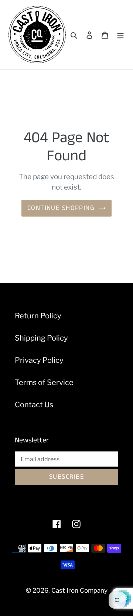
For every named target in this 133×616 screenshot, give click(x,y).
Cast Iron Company (79, 590)
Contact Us (34, 404)
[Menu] (120, 35)
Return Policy (38, 315)
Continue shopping (61, 208)
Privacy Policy (39, 360)
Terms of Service (44, 382)
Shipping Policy (41, 338)
